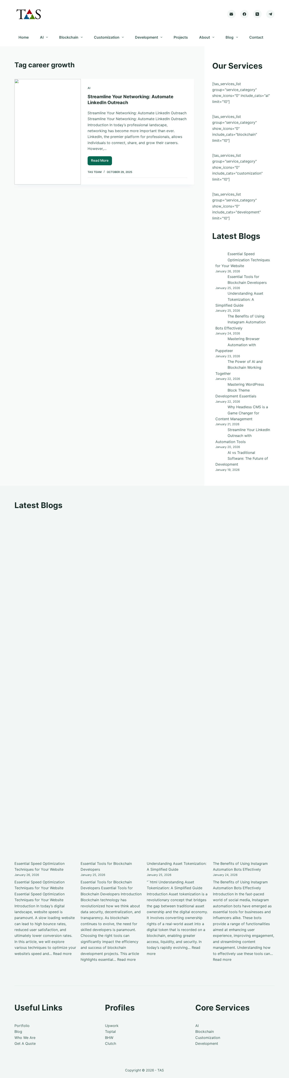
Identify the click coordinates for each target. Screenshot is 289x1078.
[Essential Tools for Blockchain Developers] (219, 279)
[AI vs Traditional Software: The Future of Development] (219, 454)
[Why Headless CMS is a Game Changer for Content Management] (219, 409)
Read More (101, 161)
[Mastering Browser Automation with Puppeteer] (219, 341)
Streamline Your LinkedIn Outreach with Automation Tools (242, 435)
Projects (181, 37)
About (204, 37)
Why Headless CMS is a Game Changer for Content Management (241, 413)
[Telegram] (270, 14)
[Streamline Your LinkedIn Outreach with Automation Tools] (219, 432)
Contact (256, 37)
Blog (229, 37)
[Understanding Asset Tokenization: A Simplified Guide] (219, 296)
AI (42, 37)
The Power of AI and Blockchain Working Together (239, 367)
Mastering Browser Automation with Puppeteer (237, 344)
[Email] (231, 14)
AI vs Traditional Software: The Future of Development (241, 458)
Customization (106, 37)
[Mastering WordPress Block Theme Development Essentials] (219, 386)
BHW (109, 1037)
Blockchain (68, 37)
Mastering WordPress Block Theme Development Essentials (239, 390)
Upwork (112, 1025)
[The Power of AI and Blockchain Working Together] (219, 364)
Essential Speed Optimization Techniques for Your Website (242, 260)
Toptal (110, 1031)
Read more (62, 953)
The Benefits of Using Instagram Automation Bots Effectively (240, 322)
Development (146, 37)
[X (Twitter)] (257, 14)
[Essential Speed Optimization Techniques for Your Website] (219, 256)
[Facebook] (244, 14)
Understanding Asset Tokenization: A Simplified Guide (239, 299)
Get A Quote (25, 1043)
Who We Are (24, 1037)
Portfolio (22, 1025)
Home (24, 37)
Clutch (110, 1043)
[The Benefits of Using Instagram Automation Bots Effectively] (219, 318)
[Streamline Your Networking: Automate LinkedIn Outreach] (47, 131)
